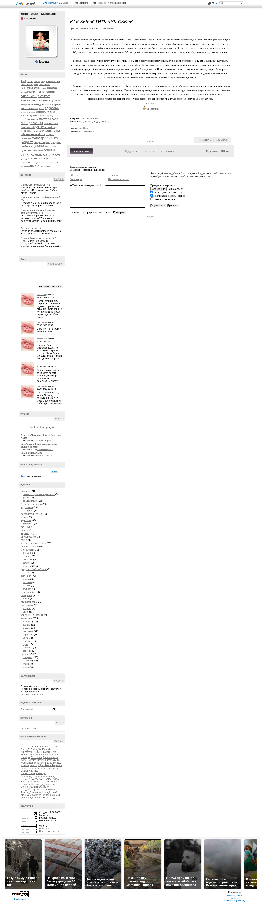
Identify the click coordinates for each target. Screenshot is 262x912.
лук (80, 121)
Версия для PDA (234, 896)
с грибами (28, 634)
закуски (27, 628)
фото (56, 158)
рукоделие (56, 142)
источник (150, 102)
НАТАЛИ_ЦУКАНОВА (32, 779)
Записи (24, 13)
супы (25, 644)
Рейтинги (83, 3)
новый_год (51, 127)
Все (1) (60, 722)
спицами (27, 657)
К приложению (56, 263)
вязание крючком (35, 96)
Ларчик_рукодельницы (33, 773)
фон (42, 158)
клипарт (52, 111)
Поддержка (209, 3)
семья (24, 540)
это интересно (29, 602)
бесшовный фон (30, 88)
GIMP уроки (27, 523)
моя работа (51, 123)
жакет (47, 104)
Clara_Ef (25, 749)
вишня (24, 92)
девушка (56, 100)
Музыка (25, 533)
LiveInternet (26, 4)
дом (41, 104)
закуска (39, 108)
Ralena (47, 757)
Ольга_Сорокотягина (46, 781)
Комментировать (81, 151)
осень (43, 131)
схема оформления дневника (39, 494)
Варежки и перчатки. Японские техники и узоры (38, 211)
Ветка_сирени (28, 768)
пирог (50, 134)
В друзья (44, 61)
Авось (100, 3)
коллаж (38, 115)
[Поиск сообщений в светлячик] (54, 471)
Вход (65, 3)
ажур (43, 82)
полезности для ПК (31, 514)
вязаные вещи (29, 728)
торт (49, 155)
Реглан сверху (29, 228)
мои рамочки (32, 123)
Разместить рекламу (234, 901)
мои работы (27, 549)
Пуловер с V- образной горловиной (40, 197)
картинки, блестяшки (32, 615)
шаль (48, 162)
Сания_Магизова (30, 787)
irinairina (41, 760)
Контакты (234, 898)
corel (30, 81)
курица (49, 115)
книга (24, 115)
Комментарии (48, 13)
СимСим (44, 787)
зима (23, 112)
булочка (43, 88)
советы (49, 150)
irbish (33, 760)
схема (36, 154)
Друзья (34, 13)
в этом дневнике (32, 476)
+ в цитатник (107, 28)
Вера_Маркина (53, 765)
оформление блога (33, 134)
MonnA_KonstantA (30, 754)
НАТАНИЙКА (52, 779)
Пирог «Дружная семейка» (36, 238)
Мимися (50, 776)
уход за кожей (29, 158)
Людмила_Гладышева (33, 776)
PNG (23, 81)
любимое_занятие (31, 795)
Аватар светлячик (41, 41)
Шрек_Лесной (49, 792)
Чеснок (37, 82)
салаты (27, 624)
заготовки (27, 108)
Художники (27, 507)
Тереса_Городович (31, 792)
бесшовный (44, 84)
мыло (26, 611)
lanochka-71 (33, 762)
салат (39, 146)
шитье (34, 166)
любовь (25, 119)
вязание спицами (36, 100)
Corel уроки (27, 510)
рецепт (27, 142)
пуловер (38, 138)
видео (52, 88)
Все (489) (59, 179)
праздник (26, 138)
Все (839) (59, 680)
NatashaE (55, 754)
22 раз (85, 128)
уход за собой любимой (34, 569)
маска (34, 119)
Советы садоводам (31, 504)
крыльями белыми (31, 453)
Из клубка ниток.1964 (33, 185)
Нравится (207, 140)
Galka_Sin (36, 749)
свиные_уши (50, 147)
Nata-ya (45, 754)
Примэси (25, 784)
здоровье (52, 108)
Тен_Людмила (47, 789)
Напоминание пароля (118, 179)
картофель (41, 112)
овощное (27, 647)
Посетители (45, 828)
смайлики (101, 185)
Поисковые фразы (49, 831)
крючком (27, 660)
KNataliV (46, 749)
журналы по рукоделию (33, 543)
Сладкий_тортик (30, 789)
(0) (48, 185)
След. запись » (166, 151)
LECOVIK (38, 752)
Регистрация (52, 3)
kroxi (23, 762)
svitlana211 (56, 762)
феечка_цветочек (30, 797)
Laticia (46, 752)
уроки (56, 154)
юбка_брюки (45, 166)
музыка (39, 127)
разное (25, 530)
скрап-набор (29, 592)
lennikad (44, 762)
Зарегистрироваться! (32, 694)
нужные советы (29, 546)
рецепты (39, 142)
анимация (53, 81)
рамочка (51, 138)
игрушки (27, 608)
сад (32, 146)
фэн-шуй (25, 527)
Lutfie (53, 752)
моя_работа (27, 127)
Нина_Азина (28, 781)
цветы (39, 162)
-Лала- (24, 746)
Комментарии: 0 (45, 441)
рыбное (27, 641)
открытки (28, 559)
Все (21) (59, 418)
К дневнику (149, 151)
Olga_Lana (36, 757)
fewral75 (25, 760)
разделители (30, 501)
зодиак (24, 517)
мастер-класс (48, 119)
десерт (24, 105)
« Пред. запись (131, 151)
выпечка (34, 92)
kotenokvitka (53, 760)
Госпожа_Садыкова (47, 768)
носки (26, 667)
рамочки (27, 566)
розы (47, 142)
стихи (26, 154)
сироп (40, 151)
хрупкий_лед (48, 797)
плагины (27, 582)
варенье (27, 651)
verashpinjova (37, 765)
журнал (57, 104)
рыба (25, 146)
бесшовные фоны (29, 84)
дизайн (33, 104)
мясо (25, 638)
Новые (226, 151)
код (29, 115)
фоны (49, 158)
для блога (26, 491)
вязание (48, 92)
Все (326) (59, 741)
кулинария (26, 618)
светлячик (22, 18)
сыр (44, 154)
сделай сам (29, 150)
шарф (55, 162)
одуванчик (35, 131)
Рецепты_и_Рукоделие (43, 784)
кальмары (30, 112)
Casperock (54, 746)
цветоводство (28, 536)
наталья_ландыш (51, 795)
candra (54, 757)
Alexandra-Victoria (38, 746)
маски (26, 572)
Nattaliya (25, 757)
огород (25, 130)
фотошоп (27, 162)
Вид (214, 3)
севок (88, 121)
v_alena (25, 765)
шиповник (25, 166)
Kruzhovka (26, 752)
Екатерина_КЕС (30, 770)
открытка (53, 130)
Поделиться (222, 140)
